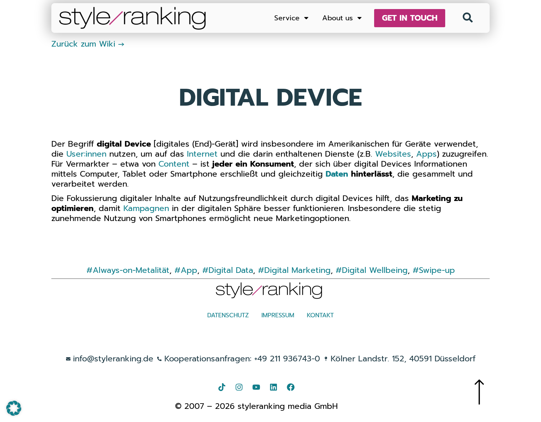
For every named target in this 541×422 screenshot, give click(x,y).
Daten (337, 174)
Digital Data (231, 270)
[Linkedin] (273, 387)
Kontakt (320, 315)
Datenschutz (228, 315)
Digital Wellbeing (375, 270)
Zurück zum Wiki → (88, 44)
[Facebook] (291, 387)
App (189, 270)
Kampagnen (146, 208)
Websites (393, 154)
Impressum (277, 315)
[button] (14, 408)
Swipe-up (437, 270)
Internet (202, 154)
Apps (426, 154)
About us (337, 18)
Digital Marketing (297, 270)
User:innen (86, 154)
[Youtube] (256, 387)
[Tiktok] (222, 387)
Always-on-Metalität (131, 270)
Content (173, 164)
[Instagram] (239, 387)
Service (287, 18)
